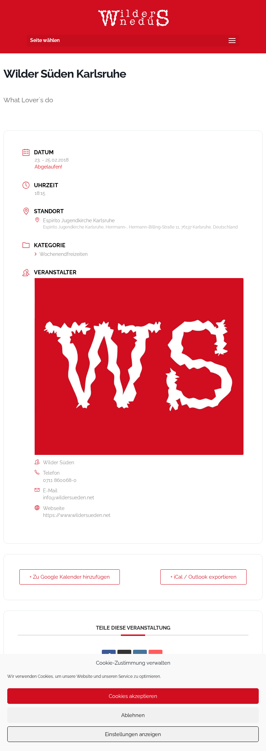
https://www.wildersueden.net (76, 515)
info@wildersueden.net (68, 497)
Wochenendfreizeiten (63, 254)
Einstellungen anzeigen (133, 734)
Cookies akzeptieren (133, 696)
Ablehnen (133, 715)
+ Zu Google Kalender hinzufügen (69, 577)
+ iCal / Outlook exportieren (203, 577)
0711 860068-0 (60, 480)
